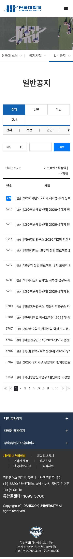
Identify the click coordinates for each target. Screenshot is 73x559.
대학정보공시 (45, 456)
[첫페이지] (5, 388)
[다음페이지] (62, 388)
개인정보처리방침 (14, 456)
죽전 (29, 130)
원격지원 (48, 466)
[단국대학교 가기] (22, 8)
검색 (61, 147)
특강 (58, 109)
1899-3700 (33, 496)
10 (57, 388)
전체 (14, 109)
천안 (50, 130)
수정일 (63, 174)
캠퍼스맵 (45, 461)
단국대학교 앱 (22, 466)
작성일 (62, 168)
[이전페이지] (11, 388)
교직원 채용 (20, 461)
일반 (36, 109)
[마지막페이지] (68, 388)
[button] (9, 56)
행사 (14, 120)
